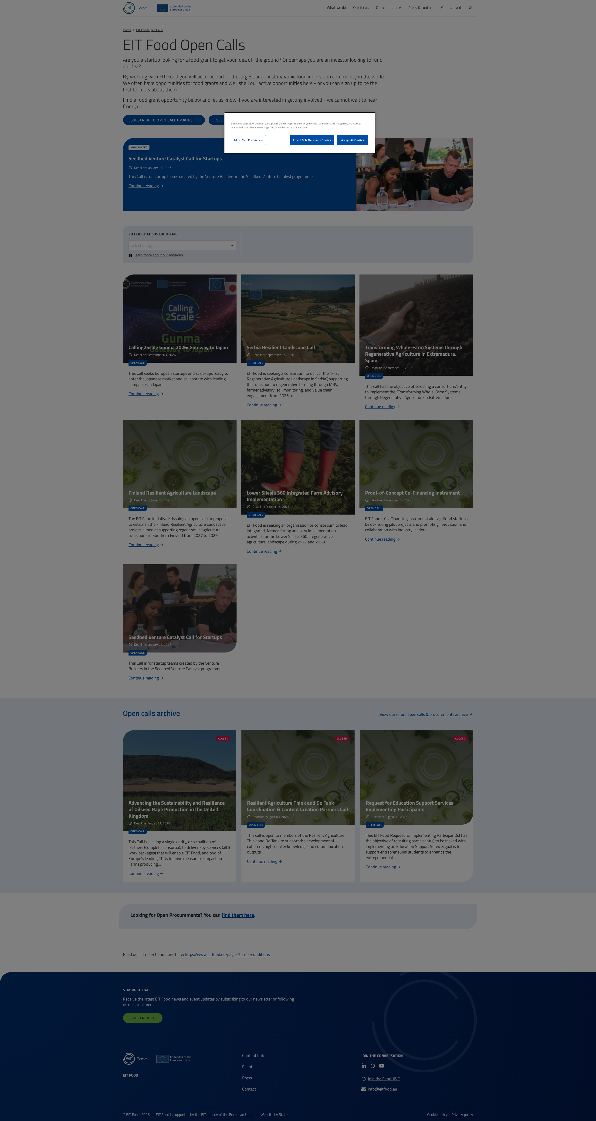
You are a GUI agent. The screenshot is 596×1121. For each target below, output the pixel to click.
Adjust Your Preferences (248, 140)
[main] (299, 132)
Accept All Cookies (352, 140)
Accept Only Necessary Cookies (312, 140)
